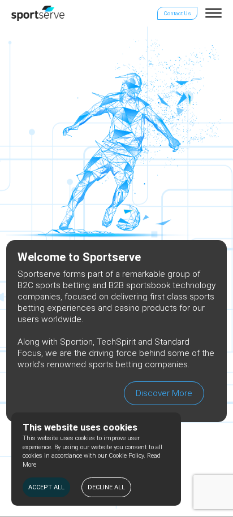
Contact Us (177, 13)
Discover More (164, 393)
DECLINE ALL (106, 487)
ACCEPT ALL (46, 487)
